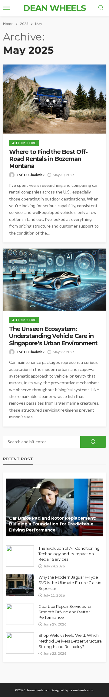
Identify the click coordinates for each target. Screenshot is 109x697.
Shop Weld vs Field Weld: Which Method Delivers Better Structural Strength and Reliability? (70, 641)
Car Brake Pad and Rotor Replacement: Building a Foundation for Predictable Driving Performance (52, 524)
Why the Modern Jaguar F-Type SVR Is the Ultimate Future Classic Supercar (69, 583)
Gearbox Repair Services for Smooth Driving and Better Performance (65, 612)
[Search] (101, 8)
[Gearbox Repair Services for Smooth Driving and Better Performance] (20, 614)
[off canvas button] (6, 8)
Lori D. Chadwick (31, 175)
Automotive (24, 143)
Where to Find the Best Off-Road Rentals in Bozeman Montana (48, 159)
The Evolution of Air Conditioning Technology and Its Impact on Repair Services (68, 554)
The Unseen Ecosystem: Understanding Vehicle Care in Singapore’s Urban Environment (53, 336)
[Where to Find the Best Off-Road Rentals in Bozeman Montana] (54, 99)
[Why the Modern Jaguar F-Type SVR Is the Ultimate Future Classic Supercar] (20, 585)
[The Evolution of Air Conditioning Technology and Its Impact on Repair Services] (20, 556)
